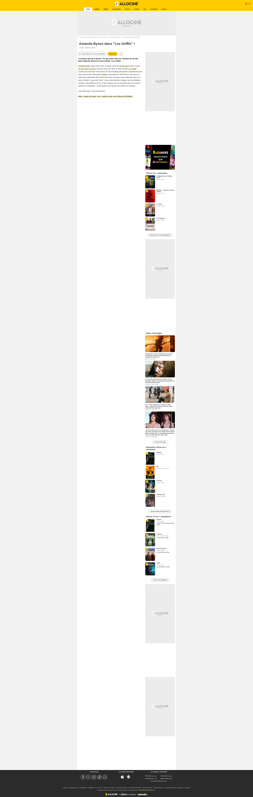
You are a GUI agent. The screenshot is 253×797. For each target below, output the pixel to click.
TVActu (127, 9)
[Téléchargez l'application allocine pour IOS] (123, 777)
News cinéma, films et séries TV (91, 37)
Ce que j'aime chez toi (86, 69)
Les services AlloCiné (170, 787)
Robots (104, 74)
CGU (96, 787)
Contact (65, 787)
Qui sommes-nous (73, 787)
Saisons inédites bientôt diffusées (160, 511)
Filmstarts (148, 776)
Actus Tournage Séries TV (116, 37)
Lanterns (159, 534)
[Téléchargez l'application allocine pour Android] (129, 777)
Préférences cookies (121, 787)
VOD (144, 9)
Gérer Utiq (180, 787)
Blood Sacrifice (161, 548)
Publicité (91, 787)
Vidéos (136, 9)
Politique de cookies (109, 787)
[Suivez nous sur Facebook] (83, 777)
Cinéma (97, 9)
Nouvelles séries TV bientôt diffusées (160, 235)
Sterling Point (161, 494)
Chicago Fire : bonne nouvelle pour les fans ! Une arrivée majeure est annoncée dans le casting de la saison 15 (159, 355)
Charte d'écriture (158, 787)
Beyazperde (149, 778)
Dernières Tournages (160, 442)
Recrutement (83, 787)
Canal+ (164, 9)
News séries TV (104, 37)
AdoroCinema (164, 778)
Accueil (81, 37)
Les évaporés (161, 218)
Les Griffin (132, 69)
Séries (105, 9)
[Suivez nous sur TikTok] (99, 777)
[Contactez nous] (105, 777)
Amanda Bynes (84, 66)
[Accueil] (126, 3)
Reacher (159, 452)
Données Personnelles (135, 787)
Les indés (153, 9)
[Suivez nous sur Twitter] (88, 777)
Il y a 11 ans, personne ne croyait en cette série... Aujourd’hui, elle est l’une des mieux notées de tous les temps (158, 406)
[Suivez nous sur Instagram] (94, 777)
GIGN (158, 563)
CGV (100, 787)
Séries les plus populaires (160, 580)
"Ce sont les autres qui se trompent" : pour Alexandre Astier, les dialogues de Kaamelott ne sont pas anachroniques (160, 380)
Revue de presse (147, 787)
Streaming (116, 9)
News (88, 9)
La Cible (159, 204)
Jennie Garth (124, 66)
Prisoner (159, 480)
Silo (158, 466)
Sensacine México (157, 781)
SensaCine (164, 776)
